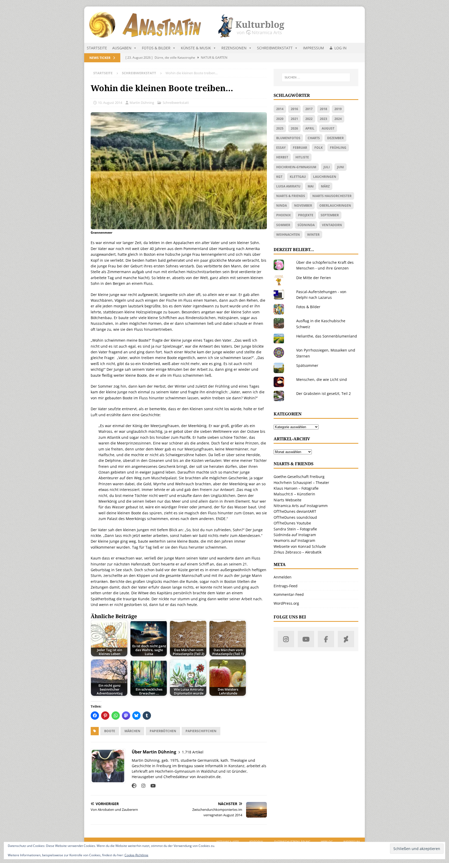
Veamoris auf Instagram (294, 540)
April (309, 128)
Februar (300, 147)
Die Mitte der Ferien (313, 277)
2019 (338, 109)
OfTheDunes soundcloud (295, 517)
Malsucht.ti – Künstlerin (294, 493)
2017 (309, 109)
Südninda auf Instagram (295, 534)
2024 (338, 119)
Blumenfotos (288, 138)
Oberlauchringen (335, 205)
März (325, 186)
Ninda (281, 205)
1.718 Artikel (192, 752)
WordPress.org (286, 603)
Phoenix (283, 215)
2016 (294, 109)
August (328, 128)
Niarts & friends (290, 196)
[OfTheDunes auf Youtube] (306, 639)
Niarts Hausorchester (332, 196)
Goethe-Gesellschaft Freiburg (299, 476)
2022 (309, 119)
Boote (109, 731)
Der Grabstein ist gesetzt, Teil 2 (323, 393)
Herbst (282, 157)
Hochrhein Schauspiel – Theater (301, 482)
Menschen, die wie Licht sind (321, 379)
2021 (294, 119)
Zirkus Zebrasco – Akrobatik (297, 552)
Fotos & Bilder (156, 47)
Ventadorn (332, 225)
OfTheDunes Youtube (292, 523)
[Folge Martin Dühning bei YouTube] (151, 785)
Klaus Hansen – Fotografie (296, 488)
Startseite (97, 47)
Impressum (313, 47)
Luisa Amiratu (288, 186)
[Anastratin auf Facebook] (326, 639)
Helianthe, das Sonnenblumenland (326, 336)
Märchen (132, 731)
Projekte (305, 215)
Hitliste (302, 157)
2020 (279, 119)
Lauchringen (324, 176)
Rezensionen (234, 47)
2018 (323, 109)
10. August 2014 (110, 102)
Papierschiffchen (201, 731)
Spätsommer (307, 365)
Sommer (283, 225)
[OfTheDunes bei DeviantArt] (346, 639)
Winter (313, 234)
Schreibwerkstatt (275, 47)
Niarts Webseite (287, 499)
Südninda (306, 225)
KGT (279, 176)
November (303, 205)
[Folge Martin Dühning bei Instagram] (141, 785)
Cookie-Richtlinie (136, 855)
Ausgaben (121, 47)
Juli (326, 167)
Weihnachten (288, 234)
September (330, 215)
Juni (340, 167)
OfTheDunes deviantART (295, 511)
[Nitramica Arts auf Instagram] (286, 639)
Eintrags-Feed (286, 585)
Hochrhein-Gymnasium (296, 167)
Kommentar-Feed (289, 594)
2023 (323, 119)
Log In (340, 47)
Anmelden (283, 577)
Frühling (338, 147)
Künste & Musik (196, 47)
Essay (281, 147)
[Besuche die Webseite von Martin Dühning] (134, 785)
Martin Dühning (142, 102)
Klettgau (298, 176)
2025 (279, 128)
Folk (318, 147)
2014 (279, 109)
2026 (294, 128)
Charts (314, 138)
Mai (311, 186)
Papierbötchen (163, 731)
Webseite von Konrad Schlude (300, 546)
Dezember (335, 138)
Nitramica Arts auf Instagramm (301, 505)
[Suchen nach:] (316, 77)
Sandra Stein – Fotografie (295, 529)
